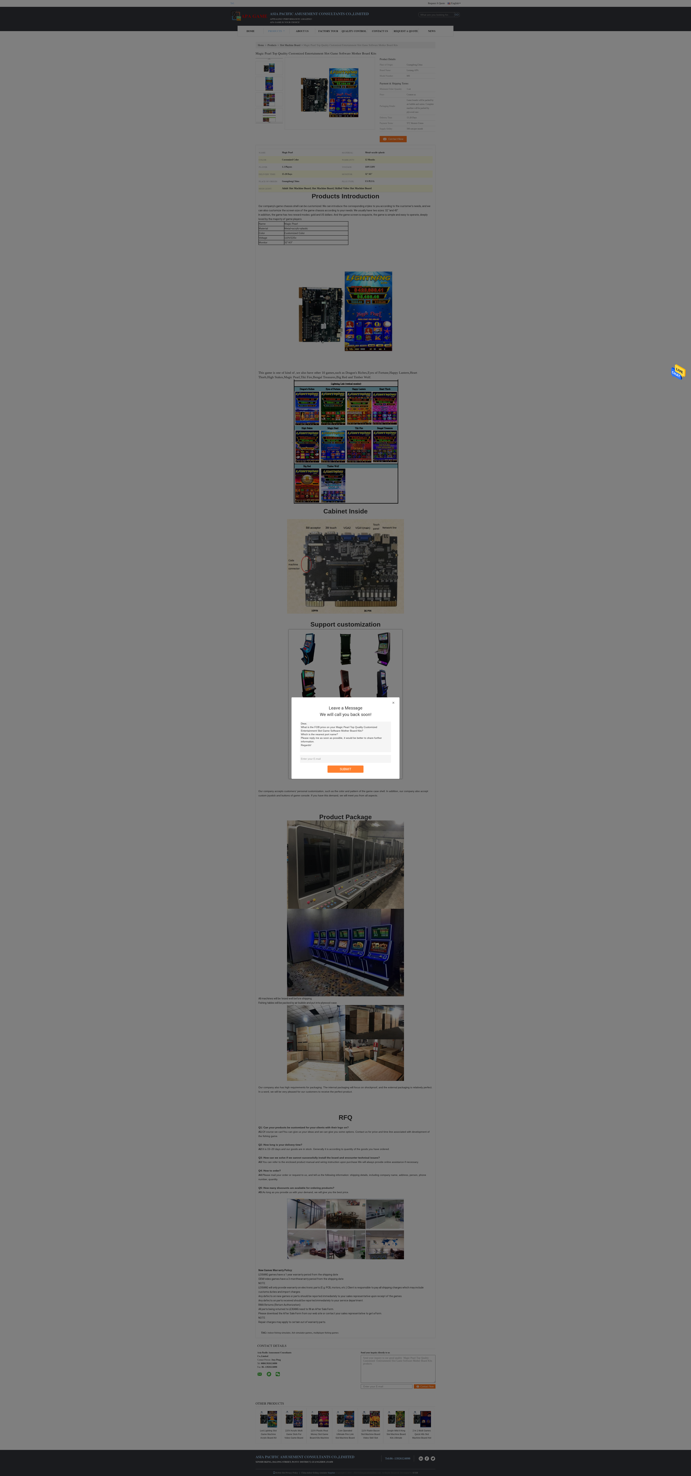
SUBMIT (345, 769)
